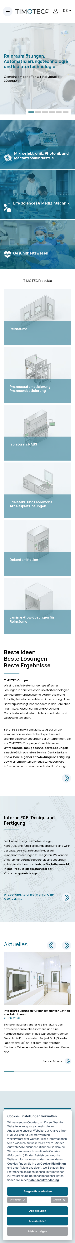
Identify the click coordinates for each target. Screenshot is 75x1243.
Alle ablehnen (37, 1221)
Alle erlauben (37, 1210)
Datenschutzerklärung (43, 1180)
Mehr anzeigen (37, 1231)
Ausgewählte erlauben (37, 1191)
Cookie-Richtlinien (53, 1163)
